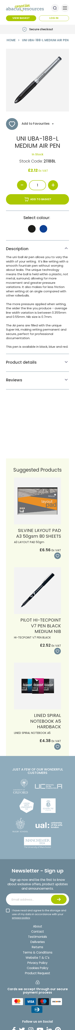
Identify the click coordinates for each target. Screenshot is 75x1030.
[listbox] (37, 230)
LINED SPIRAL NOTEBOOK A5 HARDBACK (45, 721)
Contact (37, 931)
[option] (32, 229)
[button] (57, 555)
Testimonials (37, 937)
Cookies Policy (37, 968)
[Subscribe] (59, 899)
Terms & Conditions (37, 952)
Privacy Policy (37, 963)
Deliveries (37, 942)
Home (11, 40)
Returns (37, 947)
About (37, 926)
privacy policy (21, 918)
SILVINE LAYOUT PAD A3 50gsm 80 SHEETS (38, 533)
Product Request (37, 973)
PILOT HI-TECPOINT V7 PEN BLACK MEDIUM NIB (40, 625)
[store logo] (25, 8)
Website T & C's (37, 958)
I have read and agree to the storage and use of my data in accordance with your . (39, 914)
